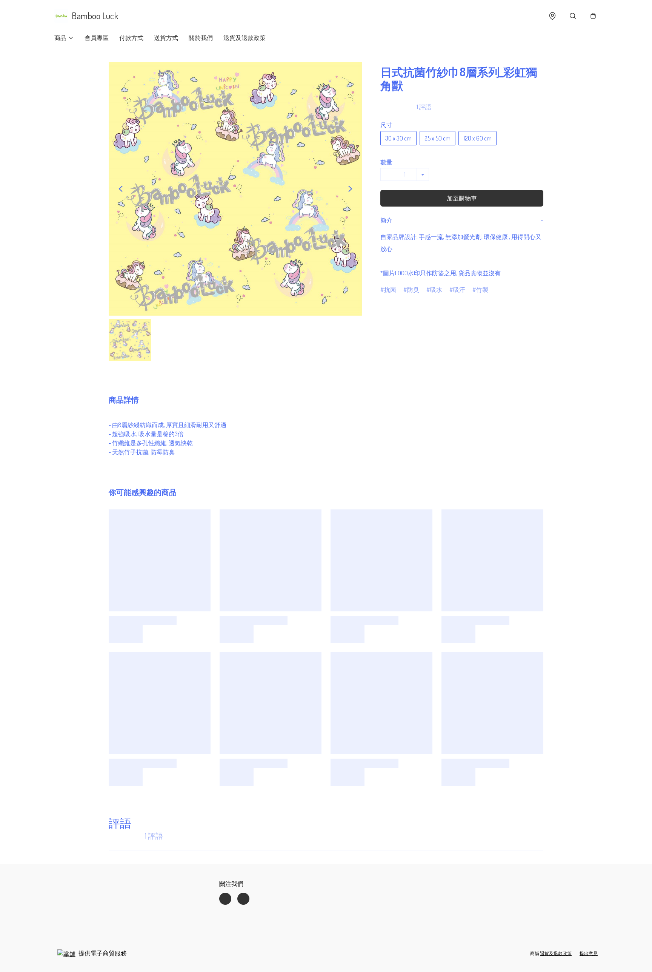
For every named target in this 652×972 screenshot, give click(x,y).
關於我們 (201, 38)
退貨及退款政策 (244, 38)
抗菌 (390, 289)
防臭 (413, 289)
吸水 (436, 289)
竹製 (482, 289)
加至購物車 (462, 198)
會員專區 (97, 38)
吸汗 (459, 289)
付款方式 (131, 38)
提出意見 (589, 953)
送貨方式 (166, 38)
